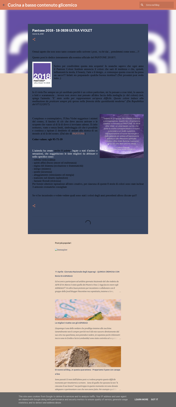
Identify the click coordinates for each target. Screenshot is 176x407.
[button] (34, 39)
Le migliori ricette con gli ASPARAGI (71, 323)
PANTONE (78, 133)
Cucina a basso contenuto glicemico (42, 5)
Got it (154, 399)
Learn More (141, 399)
